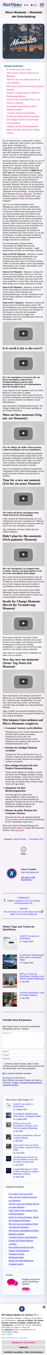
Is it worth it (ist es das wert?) (19, 69)
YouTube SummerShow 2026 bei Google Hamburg (32, 994)
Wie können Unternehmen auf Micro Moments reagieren (22, 108)
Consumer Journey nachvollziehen (21, 113)
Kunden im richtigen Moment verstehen (23, 116)
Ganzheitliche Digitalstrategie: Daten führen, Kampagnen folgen (32, 957)
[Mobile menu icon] (42, 5)
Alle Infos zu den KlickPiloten (28, 878)
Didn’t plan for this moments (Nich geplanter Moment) (25, 88)
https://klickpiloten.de (30, 872)
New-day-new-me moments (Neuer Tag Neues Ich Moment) (23, 101)
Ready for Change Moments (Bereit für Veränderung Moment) (23, 94)
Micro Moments (25, 194)
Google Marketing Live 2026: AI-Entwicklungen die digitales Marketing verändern (26, 1171)
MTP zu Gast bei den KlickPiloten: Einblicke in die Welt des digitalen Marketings (32, 976)
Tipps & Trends (19, 839)
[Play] (23, 333)
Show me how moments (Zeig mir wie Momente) (22, 74)
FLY (35, 5)
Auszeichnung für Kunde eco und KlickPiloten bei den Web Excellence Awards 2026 (25, 1159)
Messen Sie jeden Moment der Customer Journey (23, 131)
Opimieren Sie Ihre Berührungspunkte (22, 126)
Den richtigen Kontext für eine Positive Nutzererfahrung (23, 121)
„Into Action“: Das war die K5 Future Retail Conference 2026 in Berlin (27, 1147)
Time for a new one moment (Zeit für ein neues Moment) (23, 81)
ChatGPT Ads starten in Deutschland (29, 937)
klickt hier (19, 830)
